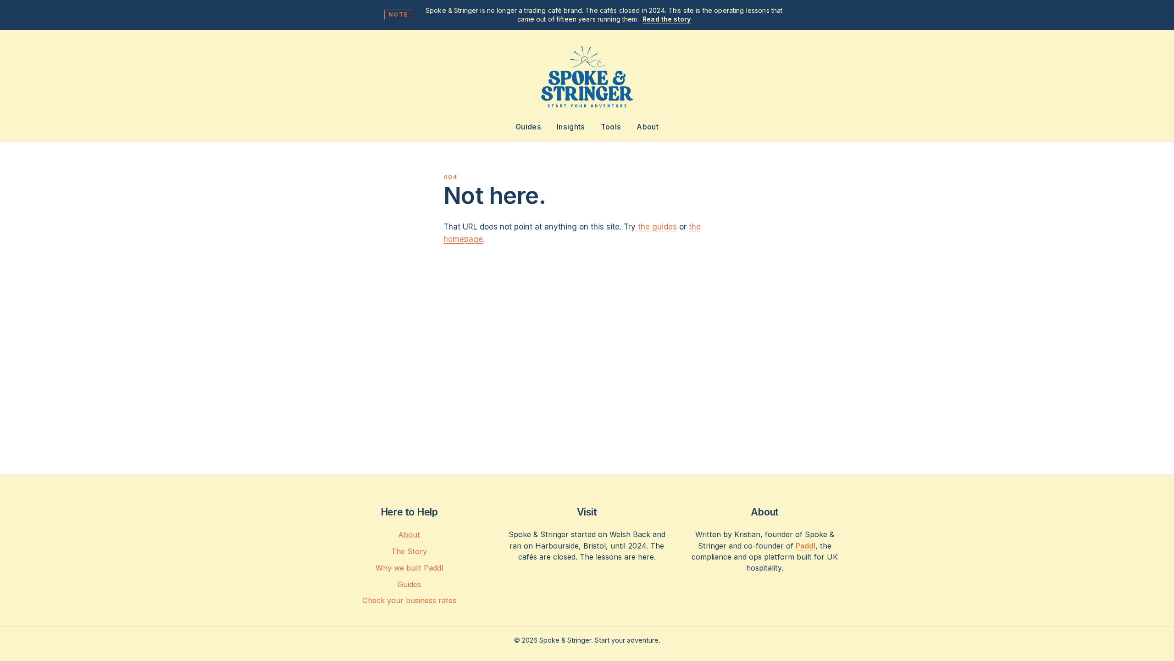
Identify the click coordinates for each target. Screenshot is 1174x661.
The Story (409, 551)
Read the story (666, 19)
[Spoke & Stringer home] (587, 77)
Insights (571, 126)
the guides (657, 226)
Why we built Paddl (409, 567)
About (648, 126)
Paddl (805, 545)
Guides (528, 126)
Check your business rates (409, 600)
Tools (611, 126)
